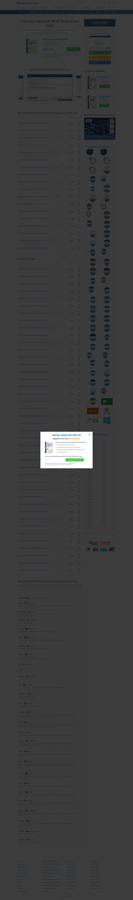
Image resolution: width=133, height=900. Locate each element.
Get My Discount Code (74, 460)
